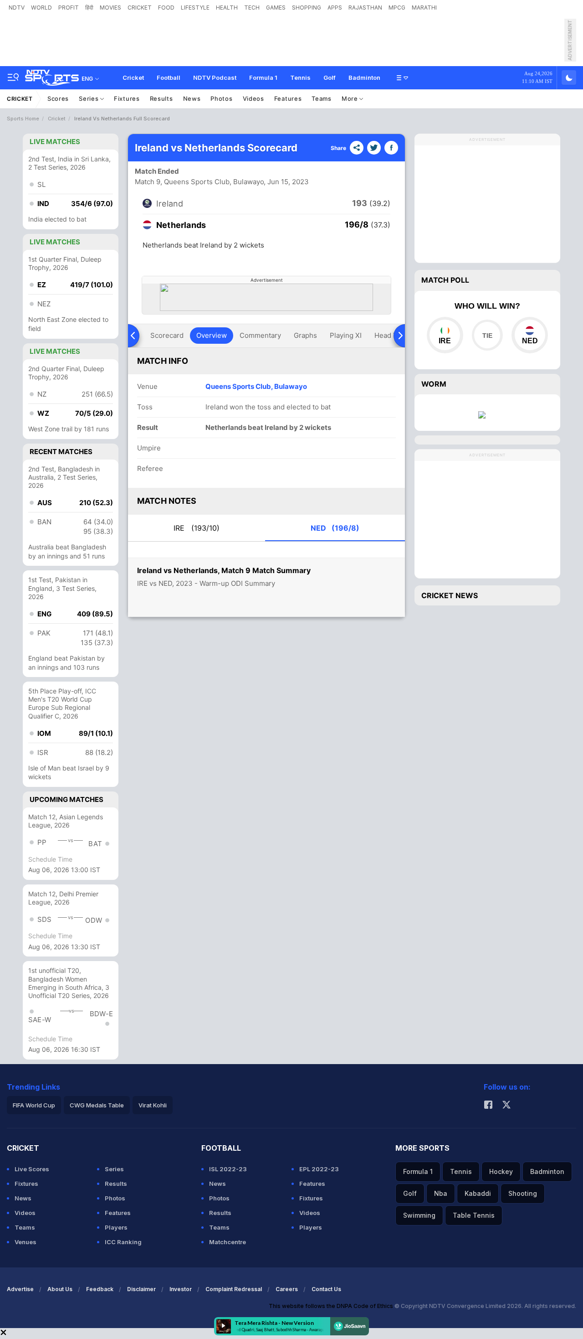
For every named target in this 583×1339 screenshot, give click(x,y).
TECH (252, 7)
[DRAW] (487, 335)
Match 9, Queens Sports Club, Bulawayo (199, 181)
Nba (440, 1193)
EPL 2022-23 (319, 1169)
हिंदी (89, 7)
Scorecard (167, 335)
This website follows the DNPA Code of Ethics (331, 1306)
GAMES (276, 7)
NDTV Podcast (214, 77)
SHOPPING (306, 7)
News (192, 98)
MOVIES (110, 7)
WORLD (41, 7)
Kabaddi (478, 1193)
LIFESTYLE (195, 7)
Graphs (305, 335)
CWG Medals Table (97, 1105)
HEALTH (227, 7)
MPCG (397, 7)
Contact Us (326, 1289)
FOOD (166, 7)
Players (116, 1227)
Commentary (260, 335)
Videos (253, 98)
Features (288, 98)
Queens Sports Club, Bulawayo (256, 386)
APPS (334, 7)
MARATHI (424, 7)
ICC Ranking (123, 1242)
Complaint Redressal (233, 1289)
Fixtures (127, 98)
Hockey (501, 1171)
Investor (180, 1289)
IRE (197, 527)
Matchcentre (227, 1242)
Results (161, 98)
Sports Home (23, 118)
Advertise (20, 1289)
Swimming (419, 1215)
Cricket (133, 77)
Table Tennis (474, 1215)
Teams (322, 98)
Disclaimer (141, 1289)
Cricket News (449, 595)
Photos (221, 98)
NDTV (17, 7)
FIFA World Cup (34, 1105)
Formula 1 (263, 77)
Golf (329, 77)
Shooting (522, 1193)
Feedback (99, 1289)
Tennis (300, 77)
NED (335, 527)
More (351, 98)
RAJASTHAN (365, 7)
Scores (58, 98)
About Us (59, 1289)
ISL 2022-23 (228, 1169)
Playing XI (346, 335)
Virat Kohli (152, 1105)
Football (168, 77)
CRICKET (140, 7)
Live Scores (32, 1169)
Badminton (364, 77)
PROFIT (68, 7)
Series (89, 98)
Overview (211, 335)
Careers (287, 1289)
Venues (25, 1242)
